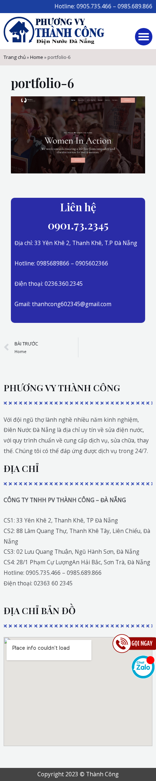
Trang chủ (15, 57)
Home (36, 57)
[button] (143, 36)
